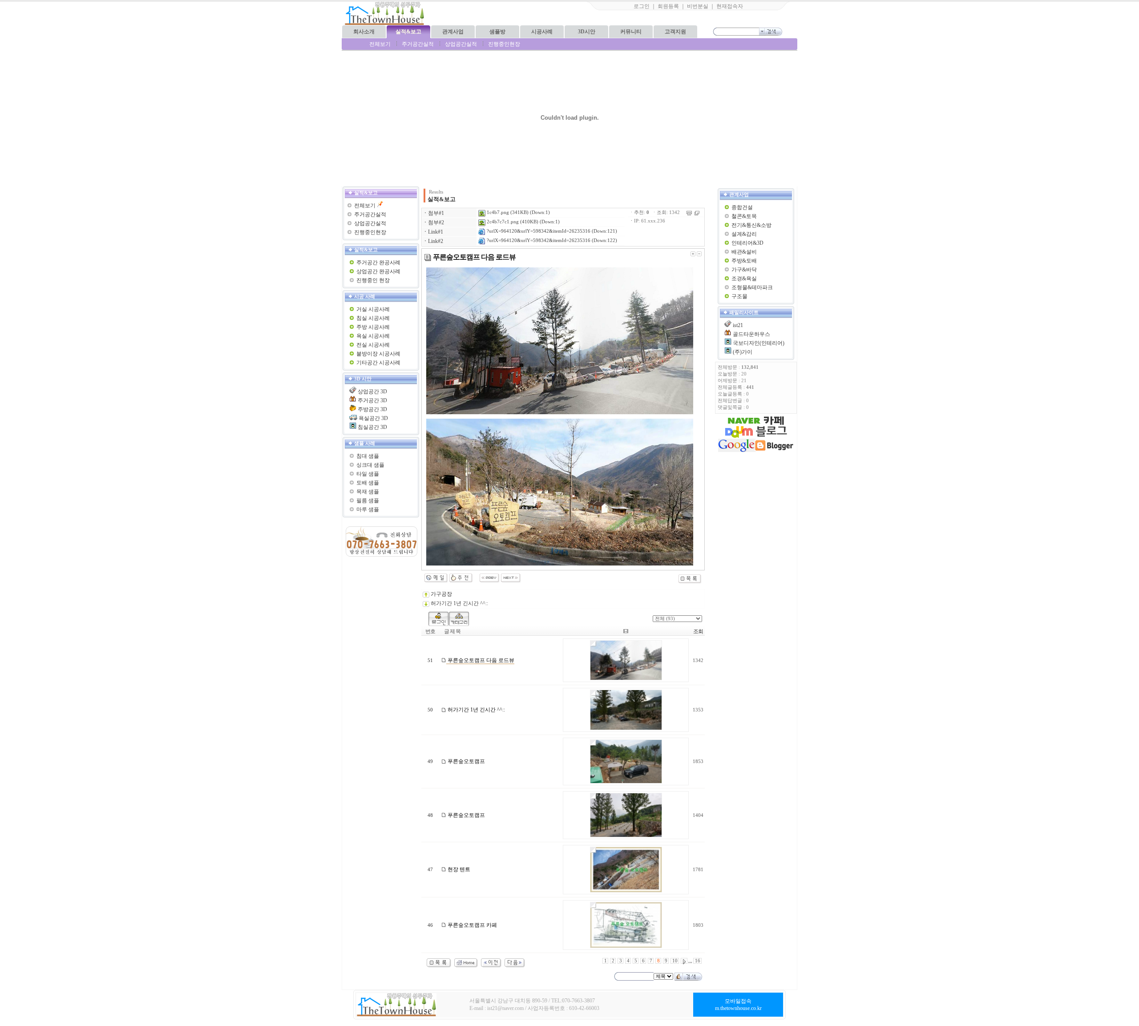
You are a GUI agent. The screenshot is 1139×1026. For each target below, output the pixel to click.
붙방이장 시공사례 (378, 354)
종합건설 (742, 207)
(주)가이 (742, 352)
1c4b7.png (497, 212)
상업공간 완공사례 (378, 271)
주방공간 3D (372, 409)
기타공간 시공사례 (378, 363)
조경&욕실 (744, 278)
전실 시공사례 (373, 345)
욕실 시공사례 (373, 336)
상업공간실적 (461, 44)
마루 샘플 (367, 509)
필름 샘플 (367, 500)
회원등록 (668, 6)
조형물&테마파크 (752, 287)
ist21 (738, 325)
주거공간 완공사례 (378, 262)
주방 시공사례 (373, 327)
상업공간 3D (372, 391)
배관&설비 (744, 252)
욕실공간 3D (373, 418)
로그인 (642, 6)
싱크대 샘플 (370, 465)
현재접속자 (729, 6)
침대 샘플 (367, 456)
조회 (698, 631)
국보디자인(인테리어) (758, 343)
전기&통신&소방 (751, 225)
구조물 (739, 296)
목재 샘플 (367, 492)
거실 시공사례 (373, 309)
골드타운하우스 (751, 334)
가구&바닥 (744, 270)
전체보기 (380, 44)
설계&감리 (744, 234)
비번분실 (697, 6)
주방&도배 (744, 261)
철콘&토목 (744, 216)
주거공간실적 (418, 44)
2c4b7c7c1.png (502, 221)
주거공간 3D (372, 400)
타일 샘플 (367, 474)
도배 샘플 (367, 483)
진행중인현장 (504, 44)
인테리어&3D (747, 243)
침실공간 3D (372, 427)
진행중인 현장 (373, 280)
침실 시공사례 (373, 318)
